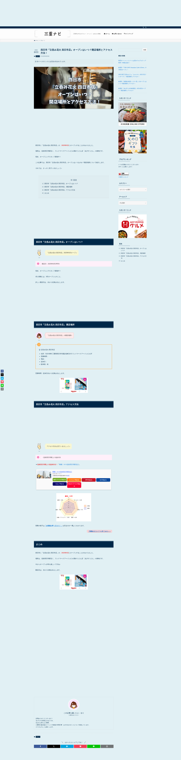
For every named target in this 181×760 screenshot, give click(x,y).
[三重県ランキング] (123, 175)
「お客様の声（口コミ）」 (53, 525)
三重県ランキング (123, 177)
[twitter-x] (143, 27)
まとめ (46, 193)
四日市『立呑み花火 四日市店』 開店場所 (58, 187)
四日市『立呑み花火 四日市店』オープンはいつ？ (61, 183)
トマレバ (59, 473)
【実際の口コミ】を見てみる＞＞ (99, 531)
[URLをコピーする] (107, 746)
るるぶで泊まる (59, 484)
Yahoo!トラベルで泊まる (74, 485)
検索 (144, 50)
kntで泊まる (103, 480)
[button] (40, 746)
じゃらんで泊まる (74, 480)
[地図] (68, 475)
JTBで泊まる (88, 480)
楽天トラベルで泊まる (60, 479)
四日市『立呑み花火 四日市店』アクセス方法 (59, 190)
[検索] (146, 27)
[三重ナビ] (53, 33)
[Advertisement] (56, 13)
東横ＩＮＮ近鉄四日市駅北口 (69, 464)
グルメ (37, 56)
